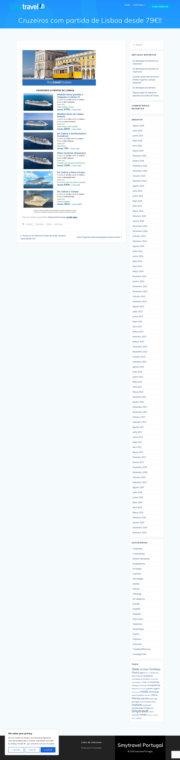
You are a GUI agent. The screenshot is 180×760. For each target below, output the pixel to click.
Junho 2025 (138, 196)
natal (146, 695)
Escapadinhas (139, 563)
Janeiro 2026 (138, 160)
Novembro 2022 (140, 351)
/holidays (154, 669)
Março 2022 (138, 392)
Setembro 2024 (140, 241)
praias (141, 702)
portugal (135, 701)
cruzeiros (40, 224)
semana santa (150, 702)
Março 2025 (138, 211)
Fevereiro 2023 (139, 336)
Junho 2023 (138, 316)
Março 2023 (138, 331)
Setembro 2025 (140, 181)
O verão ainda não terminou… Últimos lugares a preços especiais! (146, 79)
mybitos (136, 583)
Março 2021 (138, 452)
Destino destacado (141, 558)
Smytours (137, 639)
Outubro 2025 (139, 175)
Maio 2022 (137, 381)
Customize (16, 750)
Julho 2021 (137, 432)
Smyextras (137, 624)
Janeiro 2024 (138, 281)
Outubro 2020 (139, 477)
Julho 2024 (137, 251)
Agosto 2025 (138, 186)
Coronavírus (136, 682)
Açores (148, 673)
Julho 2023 (137, 311)
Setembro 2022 (140, 361)
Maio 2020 (137, 502)
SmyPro (136, 634)
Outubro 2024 (139, 236)
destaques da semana (140, 685)
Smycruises (138, 619)
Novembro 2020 (140, 472)
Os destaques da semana (144, 87)
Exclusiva (135, 688)
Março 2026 (138, 150)
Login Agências (160, 6)
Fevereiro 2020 (139, 517)
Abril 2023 (137, 326)
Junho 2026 (138, 135)
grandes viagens (153, 688)
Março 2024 (138, 271)
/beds (135, 669)
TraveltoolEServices (142, 649)
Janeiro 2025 (138, 221)
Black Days (155, 673)
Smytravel (59, 224)
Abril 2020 (137, 507)
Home (127, 5)
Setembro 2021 (140, 422)
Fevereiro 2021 (139, 457)
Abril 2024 (137, 266)
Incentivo (137, 573)
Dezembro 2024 (140, 226)
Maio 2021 (137, 442)
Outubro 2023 (139, 296)
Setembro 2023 (140, 301)
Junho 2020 (138, 497)
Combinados (154, 679)
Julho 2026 (137, 130)
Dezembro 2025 (140, 165)
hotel (138, 692)
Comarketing (139, 553)
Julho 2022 (137, 371)
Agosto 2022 (138, 366)
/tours (135, 672)
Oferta (154, 695)
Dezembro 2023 (140, 286)
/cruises (29, 224)
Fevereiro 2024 (139, 276)
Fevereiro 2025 (139, 216)
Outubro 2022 (139, 356)
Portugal (138, 5)
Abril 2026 (137, 145)
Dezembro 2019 (140, 527)
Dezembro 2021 (140, 407)
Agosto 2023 (138, 306)
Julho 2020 (137, 492)
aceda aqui (71, 217)
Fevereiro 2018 (139, 532)
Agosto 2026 (138, 125)
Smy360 (136, 604)
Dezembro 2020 (140, 467)
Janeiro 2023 (138, 341)
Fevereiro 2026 (139, 155)
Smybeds (137, 614)
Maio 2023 (137, 321)
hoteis (134, 692)
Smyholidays (138, 629)
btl (141, 676)
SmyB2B (136, 609)
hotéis (144, 691)
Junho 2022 (138, 376)
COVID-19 (145, 682)
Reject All (32, 750)
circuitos (146, 679)
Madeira (141, 695)
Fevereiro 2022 (139, 397)
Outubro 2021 (139, 417)
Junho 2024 (138, 256)
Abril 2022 (137, 387)
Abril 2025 (137, 206)
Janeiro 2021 (138, 462)
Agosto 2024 (138, 246)
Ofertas (136, 588)
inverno (134, 695)
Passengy (137, 593)
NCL (149, 695)
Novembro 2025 (140, 170)
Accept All (48, 750)
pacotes (145, 698)
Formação (137, 568)
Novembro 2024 (140, 231)
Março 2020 (138, 512)
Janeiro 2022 (138, 402)
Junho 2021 (138, 437)
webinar (139, 718)
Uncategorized (139, 654)
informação (154, 692)
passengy (153, 699)
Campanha (138, 548)
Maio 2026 (137, 140)
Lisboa (49, 224)
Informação (138, 578)
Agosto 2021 (138, 427)
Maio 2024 (137, 261)
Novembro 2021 (140, 412)
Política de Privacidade (91, 748)
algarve (142, 673)
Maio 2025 (137, 201)
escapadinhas (154, 685)
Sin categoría (139, 599)
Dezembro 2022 (140, 346)
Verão (143, 714)
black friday (136, 676)
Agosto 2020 (138, 487)
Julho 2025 (137, 191)
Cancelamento (137, 679)
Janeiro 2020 (138, 522)
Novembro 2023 (140, 291)
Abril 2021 (137, 447)
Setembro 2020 (140, 482)
